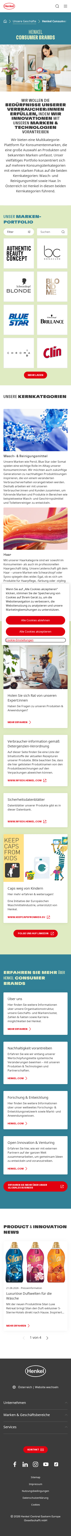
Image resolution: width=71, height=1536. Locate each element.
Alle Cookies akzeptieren (35, 631)
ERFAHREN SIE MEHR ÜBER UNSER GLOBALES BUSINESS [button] (27, 1186)
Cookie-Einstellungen (19, 640)
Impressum (35, 1484)
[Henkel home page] (5, 21)
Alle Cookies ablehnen (35, 620)
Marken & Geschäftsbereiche (26, 1414)
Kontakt (33, 1450)
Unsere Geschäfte (24, 21)
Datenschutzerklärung (35, 1497)
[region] (35, 614)
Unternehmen (14, 1402)
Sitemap (35, 1477)
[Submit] (63, 232)
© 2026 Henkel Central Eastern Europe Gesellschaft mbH (35, 1518)
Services (10, 1427)
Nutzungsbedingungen (35, 1491)
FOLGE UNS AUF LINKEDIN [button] (33, 933)
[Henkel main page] (9, 6)
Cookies (35, 1504)
